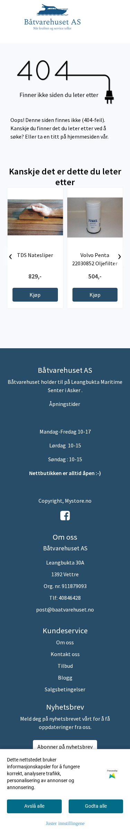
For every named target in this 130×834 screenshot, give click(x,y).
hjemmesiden (83, 136)
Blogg (65, 677)
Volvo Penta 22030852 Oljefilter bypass (95, 263)
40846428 (70, 597)
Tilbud (65, 665)
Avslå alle (34, 806)
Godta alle (96, 806)
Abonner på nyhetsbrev (65, 746)
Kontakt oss (65, 654)
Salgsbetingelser (65, 689)
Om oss (65, 642)
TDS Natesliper (35, 255)
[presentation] (10, 256)
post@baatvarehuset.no (65, 609)
